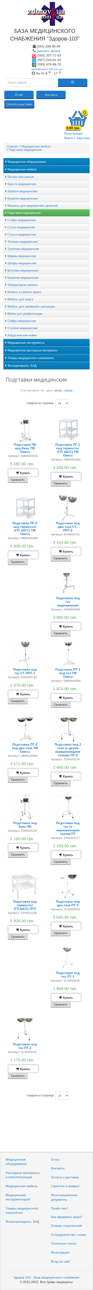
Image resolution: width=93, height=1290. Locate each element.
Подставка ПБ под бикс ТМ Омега (25, 448)
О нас (19, 95)
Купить (24, 473)
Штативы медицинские (22, 270)
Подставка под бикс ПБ (25, 824)
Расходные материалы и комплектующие (23, 1175)
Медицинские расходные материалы (32, 350)
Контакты (51, 95)
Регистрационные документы (64, 1197)
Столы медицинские (21, 227)
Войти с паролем (77, 138)
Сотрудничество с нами (68, 1234)
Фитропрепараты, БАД (22, 1221)
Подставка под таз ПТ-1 (68, 974)
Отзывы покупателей (66, 1225)
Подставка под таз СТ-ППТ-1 (25, 671)
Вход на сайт (60, 1261)
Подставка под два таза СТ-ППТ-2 (68, 526)
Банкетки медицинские (23, 277)
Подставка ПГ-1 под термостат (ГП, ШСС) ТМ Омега (67, 450)
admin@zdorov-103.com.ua (46, 69)
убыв (68, 390)
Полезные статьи (63, 1243)
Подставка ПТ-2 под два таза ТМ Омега (25, 748)
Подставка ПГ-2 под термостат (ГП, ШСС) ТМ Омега (24, 528)
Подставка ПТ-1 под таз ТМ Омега (67, 673)
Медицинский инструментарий (18, 1197)
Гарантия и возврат (65, 1186)
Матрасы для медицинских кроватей (32, 205)
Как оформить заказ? (66, 1217)
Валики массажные (20, 176)
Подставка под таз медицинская (68, 601)
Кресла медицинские (21, 184)
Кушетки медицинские (22, 198)
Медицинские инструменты (25, 342)
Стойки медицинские (21, 220)
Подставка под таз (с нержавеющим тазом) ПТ (68, 828)
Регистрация (73, 133)
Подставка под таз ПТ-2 (25, 1046)
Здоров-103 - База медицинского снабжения (46, 1277)
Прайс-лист (59, 1208)
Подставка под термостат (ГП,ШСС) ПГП (25, 905)
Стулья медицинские (21, 234)
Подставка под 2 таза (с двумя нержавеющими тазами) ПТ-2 (68, 750)
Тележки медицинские (22, 241)
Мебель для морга (20, 299)
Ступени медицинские (22, 328)
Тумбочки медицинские (23, 249)
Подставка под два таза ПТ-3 (68, 903)
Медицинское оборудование (26, 161)
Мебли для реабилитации (24, 313)
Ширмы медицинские (21, 256)
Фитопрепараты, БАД (22, 365)
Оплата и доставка (19, 104)
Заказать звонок (48, 51)
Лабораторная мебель (22, 285)
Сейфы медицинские (21, 321)
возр (58, 390)
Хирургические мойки (22, 335)
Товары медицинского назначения (30, 358)
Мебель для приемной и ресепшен (31, 306)
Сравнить (18, 479)
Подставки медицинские (24, 213)
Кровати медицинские (22, 191)
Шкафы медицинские (21, 263)
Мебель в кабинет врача (24, 292)
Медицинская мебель (22, 169)
